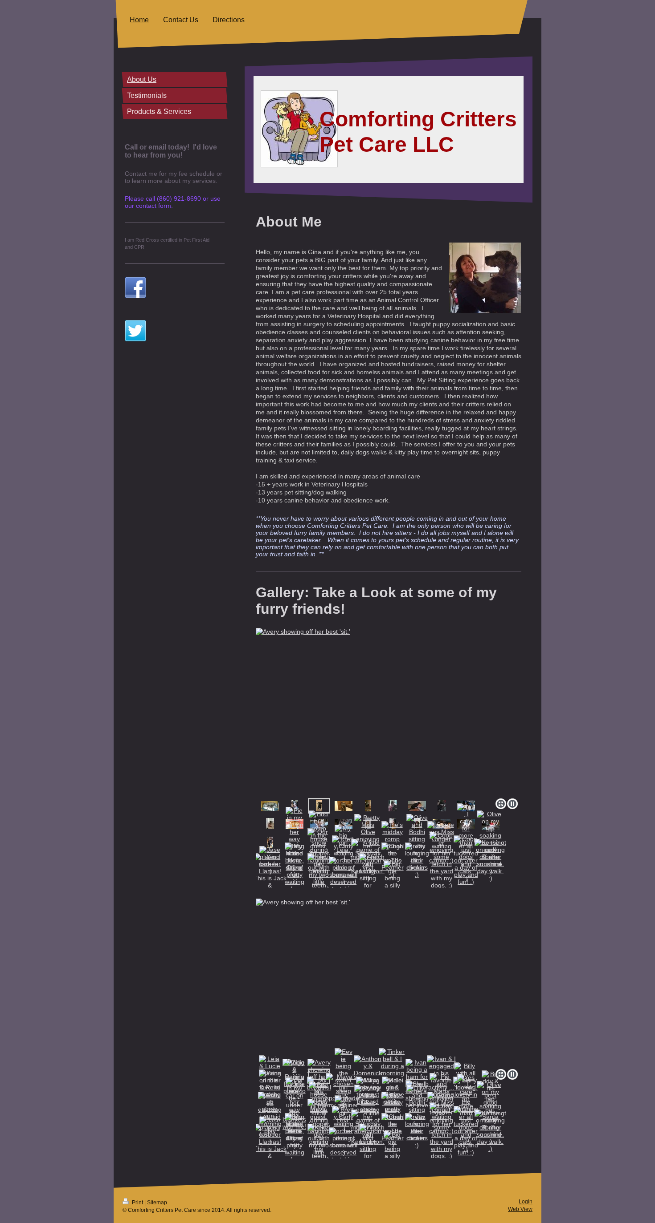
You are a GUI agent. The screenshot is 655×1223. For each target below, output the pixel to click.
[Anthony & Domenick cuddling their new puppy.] (368, 805)
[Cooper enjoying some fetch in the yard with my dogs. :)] (441, 860)
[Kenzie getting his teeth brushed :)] (319, 878)
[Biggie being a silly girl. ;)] (392, 878)
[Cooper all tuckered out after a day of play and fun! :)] (466, 860)
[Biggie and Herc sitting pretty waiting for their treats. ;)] (294, 878)
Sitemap (157, 1202)
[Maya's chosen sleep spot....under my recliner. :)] (343, 824)
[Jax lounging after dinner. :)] (417, 860)
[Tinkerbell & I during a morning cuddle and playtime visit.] (393, 805)
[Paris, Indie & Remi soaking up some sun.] (270, 823)
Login (525, 1202)
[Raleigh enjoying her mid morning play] (270, 842)
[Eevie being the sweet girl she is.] (343, 806)
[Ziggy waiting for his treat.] (294, 805)
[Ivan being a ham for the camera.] (417, 806)
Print (137, 1202)
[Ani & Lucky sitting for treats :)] (368, 878)
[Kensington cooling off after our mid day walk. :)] (490, 860)
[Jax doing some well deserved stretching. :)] (343, 878)
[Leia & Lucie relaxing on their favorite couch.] (270, 806)
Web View (520, 1209)
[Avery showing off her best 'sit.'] (388, 711)
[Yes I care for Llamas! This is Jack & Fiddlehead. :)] (270, 878)
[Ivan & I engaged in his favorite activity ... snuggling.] (442, 805)
